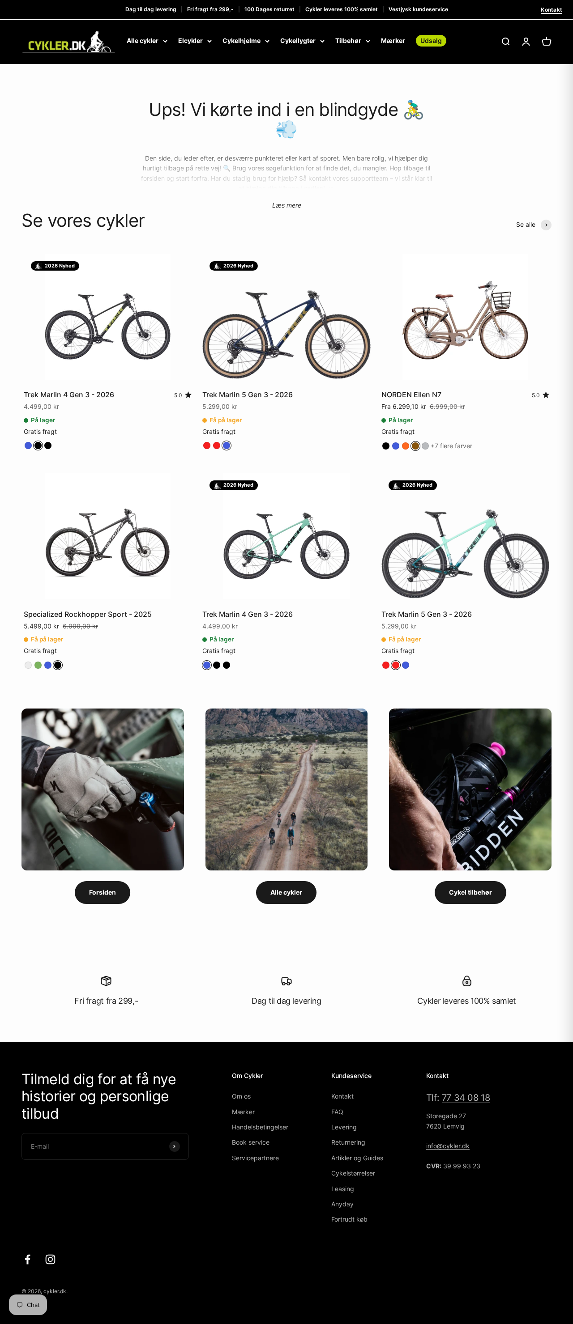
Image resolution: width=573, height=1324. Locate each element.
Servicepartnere (255, 1158)
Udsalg (431, 40)
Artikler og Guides (357, 1158)
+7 (451, 446)
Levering (344, 1127)
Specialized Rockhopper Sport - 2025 (88, 614)
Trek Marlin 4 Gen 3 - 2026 (69, 394)
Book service (250, 1142)
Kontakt (551, 9)
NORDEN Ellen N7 (411, 394)
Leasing (342, 1188)
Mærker (393, 40)
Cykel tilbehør (470, 892)
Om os (241, 1096)
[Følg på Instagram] (50, 1259)
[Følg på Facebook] (27, 1259)
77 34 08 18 (466, 1097)
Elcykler (190, 40)
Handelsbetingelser (260, 1127)
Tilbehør (348, 40)
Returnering (348, 1142)
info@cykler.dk (448, 1146)
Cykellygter (298, 40)
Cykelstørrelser (353, 1173)
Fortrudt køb (349, 1219)
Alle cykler (142, 40)
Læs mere (286, 205)
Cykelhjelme (241, 40)
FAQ (337, 1112)
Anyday (342, 1204)
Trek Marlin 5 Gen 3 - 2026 (247, 394)
